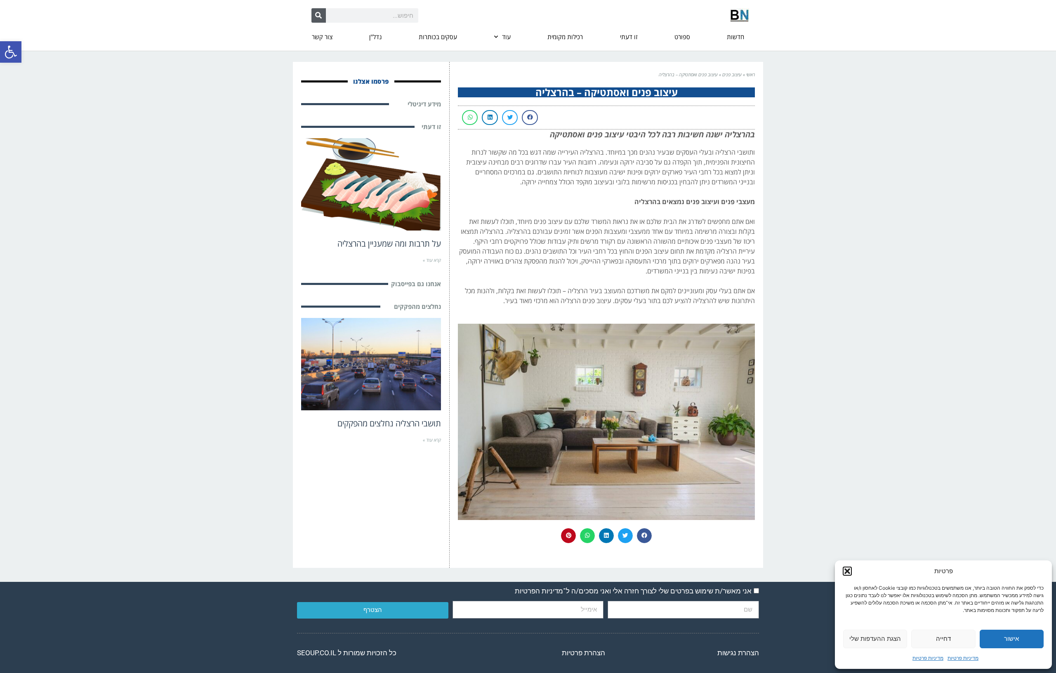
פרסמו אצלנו (371, 81)
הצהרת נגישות (738, 653)
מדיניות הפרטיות (539, 591)
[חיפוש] (318, 15)
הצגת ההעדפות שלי (875, 638)
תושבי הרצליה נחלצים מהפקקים (389, 423)
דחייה (943, 638)
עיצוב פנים (732, 74)
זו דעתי (628, 37)
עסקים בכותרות (438, 37)
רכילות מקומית (565, 37)
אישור (1011, 638)
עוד (506, 37)
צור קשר (322, 37)
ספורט (682, 37)
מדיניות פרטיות (963, 658)
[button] (10, 52)
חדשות (735, 37)
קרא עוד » (432, 260)
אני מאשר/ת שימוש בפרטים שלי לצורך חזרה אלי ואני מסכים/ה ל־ (633, 591)
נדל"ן (375, 37)
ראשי (750, 74)
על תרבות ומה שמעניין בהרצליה (389, 243)
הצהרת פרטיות (583, 653)
